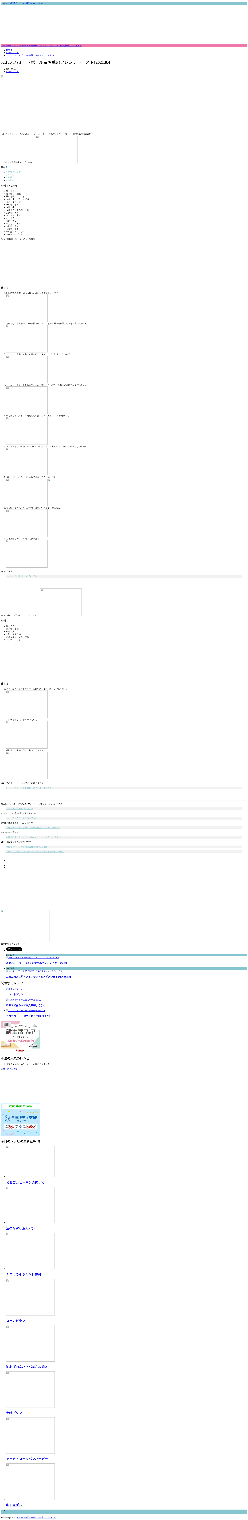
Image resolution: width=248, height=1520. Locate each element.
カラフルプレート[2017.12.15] (19, 808)
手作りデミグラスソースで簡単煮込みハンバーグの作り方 (33, 828)
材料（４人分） (14, 172)
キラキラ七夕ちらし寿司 (23, 1274)
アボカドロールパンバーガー (27, 1458)
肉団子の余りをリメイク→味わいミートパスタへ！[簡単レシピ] (35, 837)
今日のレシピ (12, 53)
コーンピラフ (15, 1320)
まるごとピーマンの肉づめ (25, 1182)
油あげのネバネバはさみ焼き (27, 1366)
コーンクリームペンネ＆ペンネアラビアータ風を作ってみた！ (35, 851)
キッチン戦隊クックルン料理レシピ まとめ (36, 1517)
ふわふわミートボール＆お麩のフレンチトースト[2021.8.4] (33, 55)
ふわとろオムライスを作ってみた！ (22, 818)
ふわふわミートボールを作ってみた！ (23, 576)
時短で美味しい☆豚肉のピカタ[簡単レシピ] (26, 847)
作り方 (10, 175)
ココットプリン (14, 994)
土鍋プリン (14, 1413)
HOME (9, 50)
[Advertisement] (124, 25)
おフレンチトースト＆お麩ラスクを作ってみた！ (29, 788)
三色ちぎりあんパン (20, 1228)
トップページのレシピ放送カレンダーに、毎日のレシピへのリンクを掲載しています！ (41, 45)
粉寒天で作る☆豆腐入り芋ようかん (25, 1005)
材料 (9, 177)
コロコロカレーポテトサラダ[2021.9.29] (28, 1016)
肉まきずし (14, 1505)
